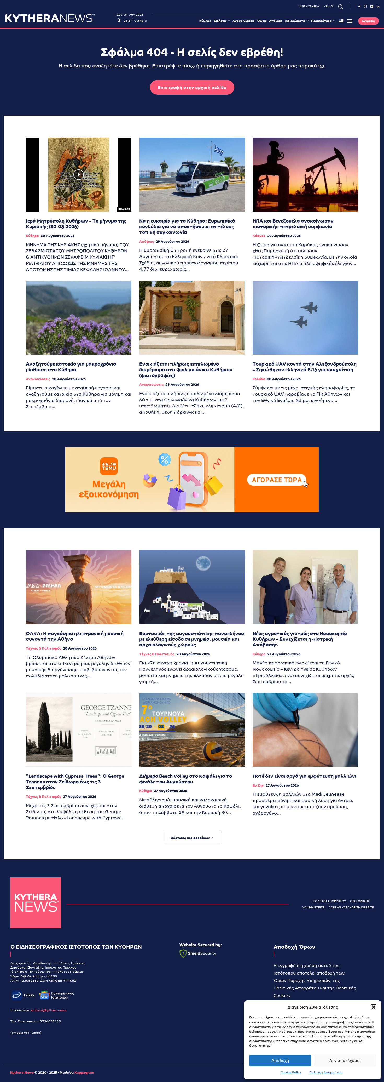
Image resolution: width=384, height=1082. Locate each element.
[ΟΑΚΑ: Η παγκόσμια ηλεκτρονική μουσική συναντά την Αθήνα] (78, 587)
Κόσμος (259, 236)
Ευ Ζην (258, 785)
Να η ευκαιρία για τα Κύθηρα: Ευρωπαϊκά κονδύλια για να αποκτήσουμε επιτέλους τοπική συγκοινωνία (187, 226)
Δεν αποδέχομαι (345, 1060)
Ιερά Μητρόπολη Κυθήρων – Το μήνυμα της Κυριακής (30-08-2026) (76, 223)
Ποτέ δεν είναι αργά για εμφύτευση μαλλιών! (304, 776)
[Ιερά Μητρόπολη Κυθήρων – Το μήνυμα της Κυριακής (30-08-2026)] (78, 175)
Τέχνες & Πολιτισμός (43, 648)
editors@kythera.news (48, 1010)
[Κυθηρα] (59, 18)
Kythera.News (22, 1072)
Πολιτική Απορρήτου (325, 1072)
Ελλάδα (259, 379)
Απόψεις (146, 241)
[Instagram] (365, 7)
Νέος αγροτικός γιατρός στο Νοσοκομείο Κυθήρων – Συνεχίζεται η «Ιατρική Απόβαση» (300, 639)
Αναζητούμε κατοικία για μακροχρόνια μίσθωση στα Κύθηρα (71, 366)
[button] (373, 1007)
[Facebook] (359, 7)
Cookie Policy (291, 1072)
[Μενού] (350, 21)
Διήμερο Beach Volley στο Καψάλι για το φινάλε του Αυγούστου (185, 778)
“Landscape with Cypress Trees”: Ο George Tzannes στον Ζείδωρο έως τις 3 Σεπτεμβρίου (75, 781)
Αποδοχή (280, 1060)
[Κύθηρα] (35, 902)
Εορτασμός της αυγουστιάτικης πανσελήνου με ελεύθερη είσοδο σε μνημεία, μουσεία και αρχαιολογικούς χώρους (191, 639)
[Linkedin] (378, 7)
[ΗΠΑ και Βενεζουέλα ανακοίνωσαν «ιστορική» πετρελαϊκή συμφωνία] (305, 175)
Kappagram (84, 1072)
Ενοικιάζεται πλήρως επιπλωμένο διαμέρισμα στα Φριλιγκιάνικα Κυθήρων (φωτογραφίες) (185, 369)
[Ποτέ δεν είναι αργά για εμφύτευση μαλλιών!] (305, 730)
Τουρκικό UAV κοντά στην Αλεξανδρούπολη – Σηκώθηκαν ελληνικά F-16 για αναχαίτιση (305, 366)
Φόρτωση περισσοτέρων (190, 838)
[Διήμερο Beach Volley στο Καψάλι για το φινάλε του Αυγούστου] (192, 730)
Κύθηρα (32, 236)
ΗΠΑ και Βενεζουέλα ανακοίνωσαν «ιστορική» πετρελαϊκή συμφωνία (293, 223)
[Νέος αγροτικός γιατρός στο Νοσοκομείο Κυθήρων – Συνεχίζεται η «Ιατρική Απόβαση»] (305, 587)
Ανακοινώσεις (38, 379)
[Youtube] (372, 7)
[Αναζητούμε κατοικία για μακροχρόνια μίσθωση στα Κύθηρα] (78, 318)
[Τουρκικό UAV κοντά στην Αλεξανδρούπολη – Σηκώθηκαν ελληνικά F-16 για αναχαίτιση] (305, 318)
